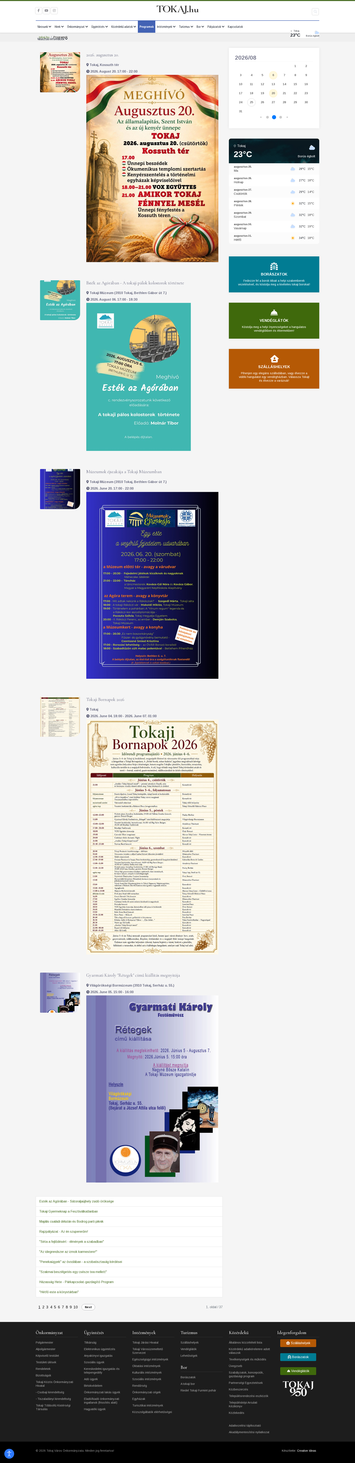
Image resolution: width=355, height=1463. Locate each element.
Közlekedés (236, 1412)
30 (306, 102)
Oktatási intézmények (146, 1366)
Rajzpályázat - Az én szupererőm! (63, 1231)
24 (240, 102)
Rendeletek (43, 1368)
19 (262, 93)
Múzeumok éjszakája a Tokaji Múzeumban (124, 471)
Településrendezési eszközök (248, 1396)
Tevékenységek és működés (247, 1359)
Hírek (57, 26)
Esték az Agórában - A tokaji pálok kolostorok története (135, 283)
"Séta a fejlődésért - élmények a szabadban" (71, 1241)
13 (273, 84)
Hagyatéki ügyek (95, 1409)
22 (295, 93)
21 (284, 93)
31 (240, 111)
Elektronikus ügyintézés (99, 1349)
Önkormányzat (76, 26)
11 (251, 84)
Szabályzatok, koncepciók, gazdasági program (246, 1374)
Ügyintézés (98, 26)
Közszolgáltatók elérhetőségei (152, 1412)
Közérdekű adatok (122, 26)
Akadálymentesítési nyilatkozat (249, 1432)
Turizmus (184, 26)
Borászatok (188, 1377)
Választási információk (50, 39)
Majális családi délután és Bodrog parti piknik (71, 1221)
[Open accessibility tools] (9, 1454)
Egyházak (138, 1398)
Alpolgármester (45, 1349)
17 (240, 93)
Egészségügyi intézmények (150, 1359)
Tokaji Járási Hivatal (145, 1342)
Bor (199, 26)
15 (295, 84)
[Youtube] (46, 10)
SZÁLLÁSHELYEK (274, 367)
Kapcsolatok (235, 26)
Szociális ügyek (94, 1362)
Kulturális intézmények (147, 1372)
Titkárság (90, 1342)
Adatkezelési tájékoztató (245, 1425)
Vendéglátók (189, 1349)
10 (76, 1307)
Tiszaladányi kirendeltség (54, 1398)
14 (284, 84)
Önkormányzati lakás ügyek (102, 1392)
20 (273, 93)
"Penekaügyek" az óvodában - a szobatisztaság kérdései (80, 1262)
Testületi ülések (46, 1362)
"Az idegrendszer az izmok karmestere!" (68, 1251)
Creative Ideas (306, 1450)
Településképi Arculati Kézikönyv (243, 1404)
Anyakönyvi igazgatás (98, 1355)
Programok (146, 26)
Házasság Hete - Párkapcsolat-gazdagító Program (76, 1282)
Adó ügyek (91, 1379)
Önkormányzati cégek (146, 1392)
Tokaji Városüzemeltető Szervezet (147, 1350)
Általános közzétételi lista (245, 1342)
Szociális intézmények (146, 1379)
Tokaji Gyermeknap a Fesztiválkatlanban (68, 1211)
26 (262, 102)
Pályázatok (214, 26)
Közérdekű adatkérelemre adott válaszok (249, 1350)
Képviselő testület (47, 1355)
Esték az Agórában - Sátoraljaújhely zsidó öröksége (76, 1201)
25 (251, 102)
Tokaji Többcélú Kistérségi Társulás (53, 1407)
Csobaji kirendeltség (50, 1392)
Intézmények (164, 26)
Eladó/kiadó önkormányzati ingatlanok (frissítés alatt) (101, 1400)
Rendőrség (139, 1385)
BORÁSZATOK (274, 274)
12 (262, 84)
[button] (261, 117)
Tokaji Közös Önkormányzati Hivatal (54, 1383)
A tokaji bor (188, 1383)
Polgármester (44, 1342)
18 (251, 93)
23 (306, 93)
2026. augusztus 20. (102, 55)
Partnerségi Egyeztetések (246, 1382)
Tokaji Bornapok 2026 (105, 699)
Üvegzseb (235, 1366)
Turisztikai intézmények (147, 1405)
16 (306, 84)
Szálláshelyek (190, 1342)
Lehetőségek (189, 1355)
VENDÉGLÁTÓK (274, 321)
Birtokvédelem (93, 1385)
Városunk (42, 26)
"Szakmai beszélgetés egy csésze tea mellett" (73, 1272)
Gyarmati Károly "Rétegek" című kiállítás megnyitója (133, 975)
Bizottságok (43, 1375)
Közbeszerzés (238, 1389)
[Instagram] (54, 10)
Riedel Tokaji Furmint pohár (198, 1390)
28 (284, 102)
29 (295, 102)
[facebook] (39, 10)
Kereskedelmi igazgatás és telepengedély (102, 1370)
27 (273, 102)
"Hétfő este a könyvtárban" (59, 1292)
